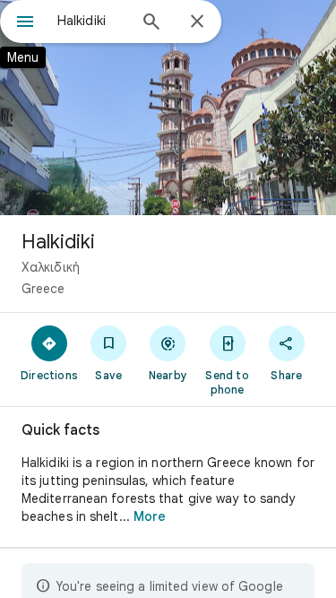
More (150, 516)
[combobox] (91, 20)
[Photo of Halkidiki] (168, 107)
